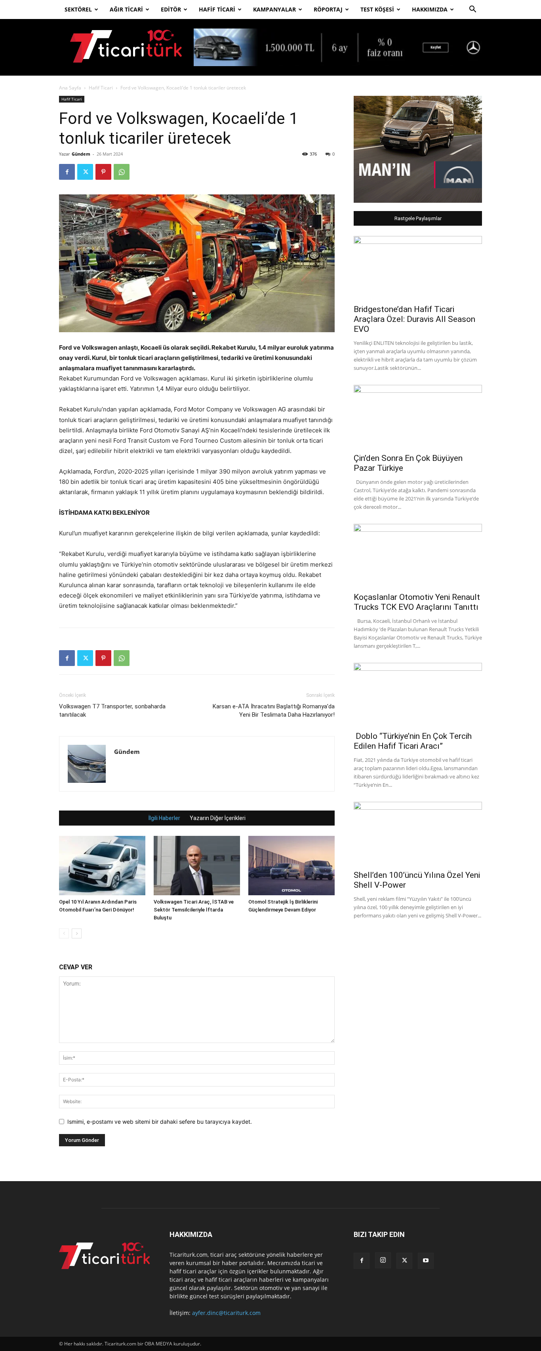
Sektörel (78, 9)
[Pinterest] (103, 172)
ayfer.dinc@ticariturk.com (226, 1313)
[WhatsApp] (122, 172)
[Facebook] (67, 172)
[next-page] (77, 933)
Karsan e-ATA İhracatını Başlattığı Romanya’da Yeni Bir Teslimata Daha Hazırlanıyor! (274, 710)
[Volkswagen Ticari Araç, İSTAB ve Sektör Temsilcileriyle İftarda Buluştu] (197, 865)
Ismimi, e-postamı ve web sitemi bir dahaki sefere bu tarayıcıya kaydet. (159, 1121)
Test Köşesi (377, 9)
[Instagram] (383, 1260)
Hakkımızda (430, 9)
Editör (171, 9)
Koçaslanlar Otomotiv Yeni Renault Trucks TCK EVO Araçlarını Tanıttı (417, 602)
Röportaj (328, 9)
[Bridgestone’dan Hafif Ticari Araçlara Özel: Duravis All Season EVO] (418, 267)
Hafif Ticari (217, 9)
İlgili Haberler (164, 818)
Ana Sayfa (70, 87)
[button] (472, 10)
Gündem (81, 154)
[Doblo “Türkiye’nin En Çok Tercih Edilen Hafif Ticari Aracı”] (418, 694)
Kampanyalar (274, 9)
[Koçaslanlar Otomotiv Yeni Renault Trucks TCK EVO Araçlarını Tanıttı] (418, 555)
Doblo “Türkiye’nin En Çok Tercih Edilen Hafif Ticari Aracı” (413, 741)
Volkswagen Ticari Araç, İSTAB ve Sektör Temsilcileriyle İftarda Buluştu (194, 910)
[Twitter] (85, 172)
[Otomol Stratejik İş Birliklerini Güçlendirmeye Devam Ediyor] (291, 865)
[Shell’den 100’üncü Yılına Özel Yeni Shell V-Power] (418, 833)
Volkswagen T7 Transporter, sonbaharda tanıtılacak (112, 710)
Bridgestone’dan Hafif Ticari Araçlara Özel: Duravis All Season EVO (414, 319)
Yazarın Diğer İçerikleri (218, 818)
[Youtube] (426, 1261)
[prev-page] (64, 933)
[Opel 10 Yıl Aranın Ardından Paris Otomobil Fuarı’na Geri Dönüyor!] (102, 865)
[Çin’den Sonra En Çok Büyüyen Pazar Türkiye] (418, 416)
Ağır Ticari (126, 9)
